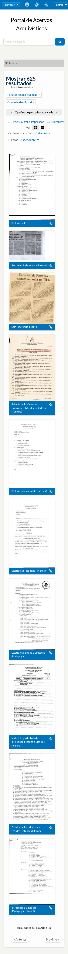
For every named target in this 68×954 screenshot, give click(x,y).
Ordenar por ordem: (21, 133)
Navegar (10, 4)
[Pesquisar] (60, 42)
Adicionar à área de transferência (50, 223)
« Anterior (20, 939)
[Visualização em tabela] (43, 127)
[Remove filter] (39, 95)
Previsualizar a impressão (27, 121)
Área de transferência (46, 4)
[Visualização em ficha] (35, 127)
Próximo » (52, 939)
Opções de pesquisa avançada (34, 112)
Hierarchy (57, 121)
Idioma (36, 4)
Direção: (13, 139)
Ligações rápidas (27, 4)
